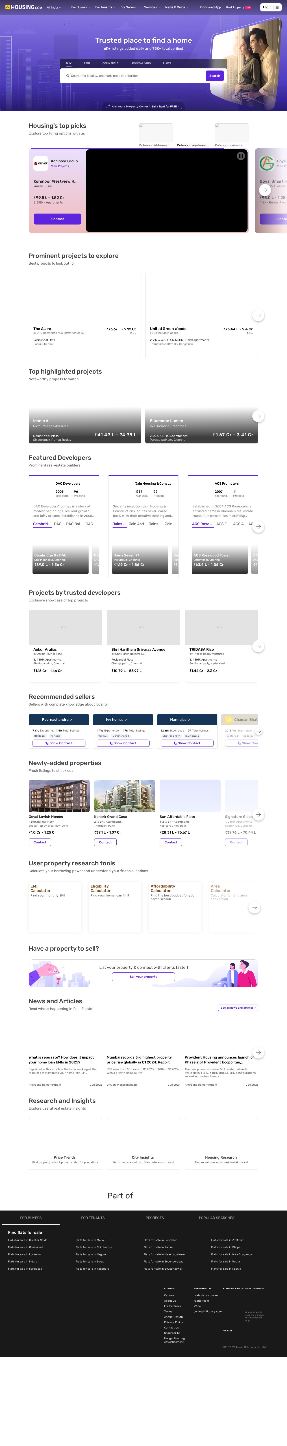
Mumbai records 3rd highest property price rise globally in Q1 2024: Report (139, 1059)
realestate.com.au (206, 1295)
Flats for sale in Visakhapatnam (164, 1254)
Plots (167, 63)
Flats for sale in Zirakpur (227, 1240)
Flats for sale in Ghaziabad (25, 1247)
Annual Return (173, 1316)
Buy (69, 63)
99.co (197, 1306)
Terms (168, 1311)
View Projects (60, 166)
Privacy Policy (173, 1322)
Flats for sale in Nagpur (91, 1254)
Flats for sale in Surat (90, 1261)
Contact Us (171, 1327)
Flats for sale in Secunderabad (163, 1261)
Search (214, 76)
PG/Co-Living (141, 63)
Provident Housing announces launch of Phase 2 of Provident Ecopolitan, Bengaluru (219, 1060)
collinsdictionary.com (208, 1311)
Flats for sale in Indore (22, 1261)
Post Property (238, 7)
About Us (170, 1300)
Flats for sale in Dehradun (160, 1240)
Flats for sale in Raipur (158, 1247)
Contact (57, 219)
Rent (87, 63)
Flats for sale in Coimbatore (94, 1247)
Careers (169, 1295)
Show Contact (61, 743)
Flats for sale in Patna (225, 1261)
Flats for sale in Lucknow (24, 1254)
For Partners (172, 1306)
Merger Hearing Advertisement (174, 1340)
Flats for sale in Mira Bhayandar (232, 1254)
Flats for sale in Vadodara (92, 1268)
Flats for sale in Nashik (226, 1268)
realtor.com (201, 1300)
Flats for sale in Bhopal (226, 1247)
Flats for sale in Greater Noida (27, 1240)
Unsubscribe (172, 1333)
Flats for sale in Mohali (90, 1240)
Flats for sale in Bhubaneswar (163, 1268)
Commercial (111, 63)
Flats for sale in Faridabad (25, 1268)
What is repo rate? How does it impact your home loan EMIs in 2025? (61, 1059)
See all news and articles (238, 1007)
